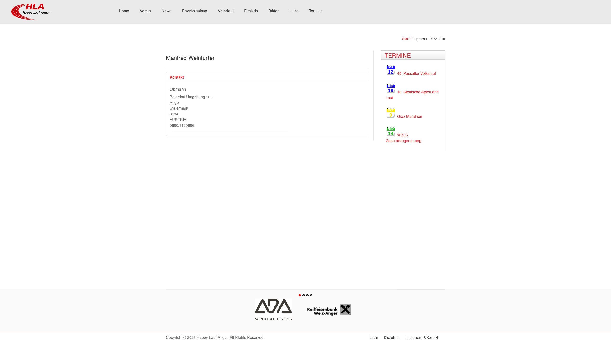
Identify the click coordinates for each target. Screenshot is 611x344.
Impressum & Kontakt (422, 337)
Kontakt (177, 77)
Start (405, 38)
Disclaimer (392, 337)
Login (374, 337)
